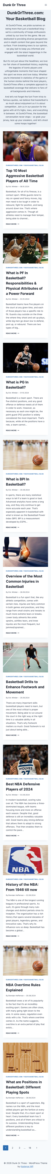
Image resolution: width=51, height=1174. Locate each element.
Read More (12, 224)
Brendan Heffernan (16, 895)
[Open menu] (45, 5)
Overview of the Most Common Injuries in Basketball (24, 581)
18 (30, 1148)
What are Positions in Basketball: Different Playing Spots (24, 1087)
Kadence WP (27, 1166)
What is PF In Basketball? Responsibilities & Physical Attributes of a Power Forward (24, 283)
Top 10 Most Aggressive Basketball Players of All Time (25, 176)
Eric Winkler (13, 187)
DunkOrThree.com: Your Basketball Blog (25, 165)
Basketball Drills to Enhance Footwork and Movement (25, 687)
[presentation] (25, 146)
